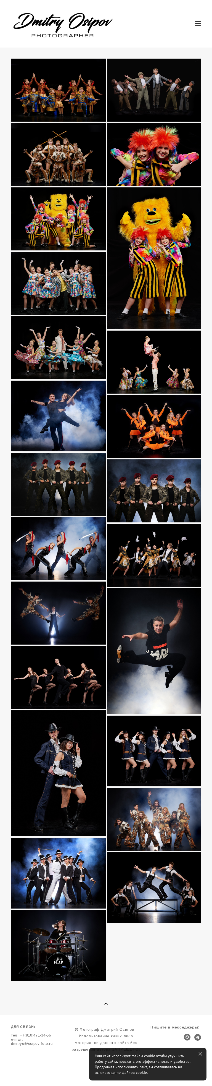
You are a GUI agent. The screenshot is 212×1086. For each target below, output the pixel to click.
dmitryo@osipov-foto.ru (31, 1044)
